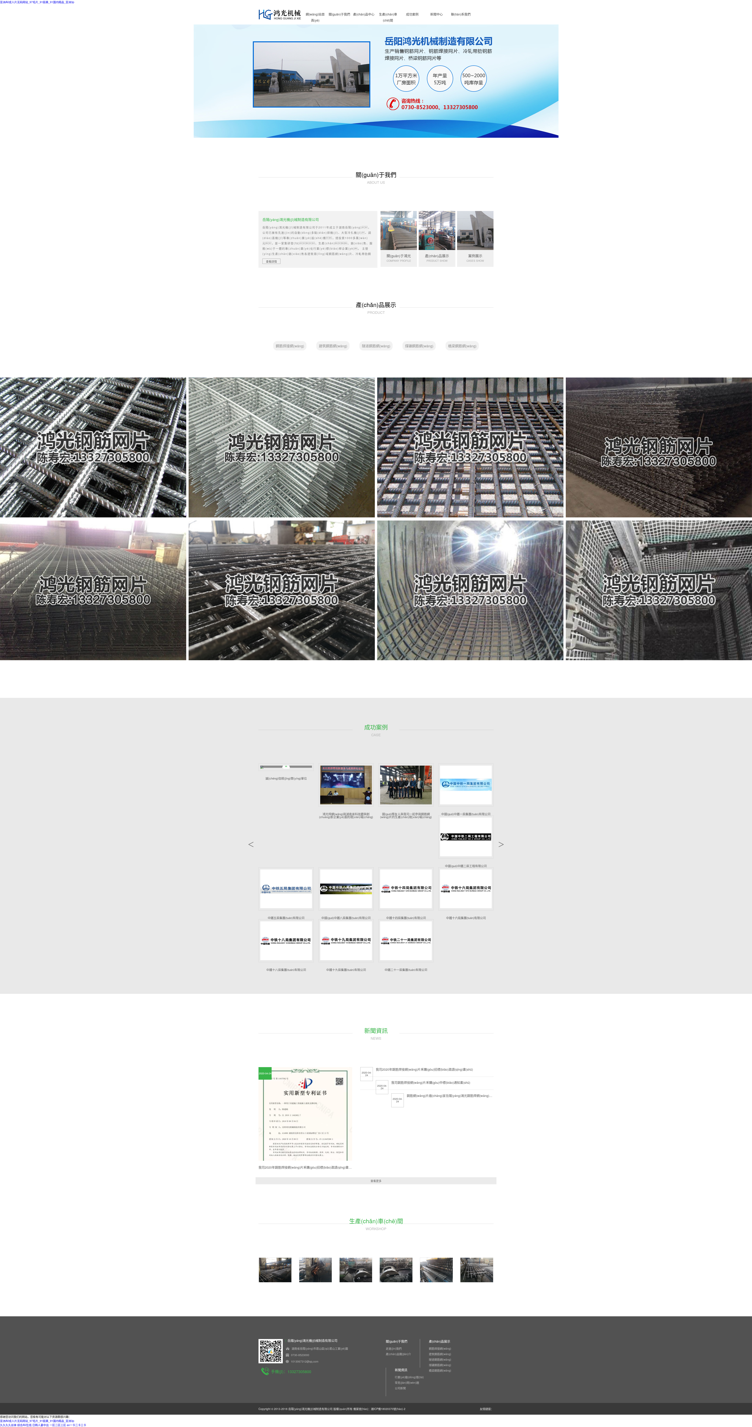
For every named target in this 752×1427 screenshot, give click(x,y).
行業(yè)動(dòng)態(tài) (409, 1377)
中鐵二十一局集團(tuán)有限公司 (406, 970)
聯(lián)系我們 (461, 14)
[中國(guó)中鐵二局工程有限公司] (466, 836)
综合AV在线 (24, 1425)
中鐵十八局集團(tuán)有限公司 (286, 970)
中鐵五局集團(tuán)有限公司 (286, 918)
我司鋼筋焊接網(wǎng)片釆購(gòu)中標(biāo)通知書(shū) (430, 1082)
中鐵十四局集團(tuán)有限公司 (406, 918)
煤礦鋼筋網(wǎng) (419, 345)
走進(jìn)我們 (394, 1348)
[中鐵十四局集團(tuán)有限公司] (406, 888)
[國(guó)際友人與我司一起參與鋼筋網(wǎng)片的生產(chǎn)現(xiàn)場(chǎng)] (406, 785)
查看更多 (376, 1181)
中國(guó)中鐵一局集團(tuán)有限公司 (466, 814)
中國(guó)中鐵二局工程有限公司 (466, 866)
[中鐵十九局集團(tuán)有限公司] (346, 940)
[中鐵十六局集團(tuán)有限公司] (466, 888)
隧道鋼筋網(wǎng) (376, 345)
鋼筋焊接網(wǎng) (290, 345)
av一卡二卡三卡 (76, 1425)
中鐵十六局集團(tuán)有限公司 (466, 918)
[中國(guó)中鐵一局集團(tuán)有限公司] (466, 785)
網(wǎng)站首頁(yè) (315, 14)
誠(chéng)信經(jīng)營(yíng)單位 (286, 778)
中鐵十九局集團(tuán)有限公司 (346, 970)
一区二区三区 (58, 1425)
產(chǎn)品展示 (437, 255)
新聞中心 (436, 14)
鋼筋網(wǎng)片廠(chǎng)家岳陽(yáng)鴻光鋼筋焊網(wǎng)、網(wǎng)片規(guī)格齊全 (468, 1095)
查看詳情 (271, 261)
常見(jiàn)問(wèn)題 (407, 1382)
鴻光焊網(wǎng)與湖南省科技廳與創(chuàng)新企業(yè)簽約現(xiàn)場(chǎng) (346, 815)
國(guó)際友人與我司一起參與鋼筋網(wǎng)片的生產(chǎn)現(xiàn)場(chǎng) (406, 815)
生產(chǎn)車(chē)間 (388, 14)
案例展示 (475, 255)
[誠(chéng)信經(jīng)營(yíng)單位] (286, 767)
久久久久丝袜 (8, 1425)
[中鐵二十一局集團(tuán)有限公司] (406, 940)
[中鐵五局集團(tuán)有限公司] (286, 888)
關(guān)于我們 (339, 14)
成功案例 (412, 14)
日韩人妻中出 (40, 1425)
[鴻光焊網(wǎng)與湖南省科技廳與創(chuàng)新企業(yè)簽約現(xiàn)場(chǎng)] (346, 785)
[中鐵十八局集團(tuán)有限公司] (286, 940)
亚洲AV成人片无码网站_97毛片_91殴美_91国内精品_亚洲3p (37, 2)
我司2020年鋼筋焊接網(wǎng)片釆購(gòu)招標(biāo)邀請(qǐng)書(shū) (307, 1167)
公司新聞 (400, 1388)
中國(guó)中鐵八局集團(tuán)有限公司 (346, 918)
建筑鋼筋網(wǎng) (333, 345)
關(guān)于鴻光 (399, 255)
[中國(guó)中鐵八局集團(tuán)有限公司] (346, 888)
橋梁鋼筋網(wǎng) (462, 345)
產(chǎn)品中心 (363, 14)
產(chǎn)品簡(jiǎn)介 (398, 1354)
